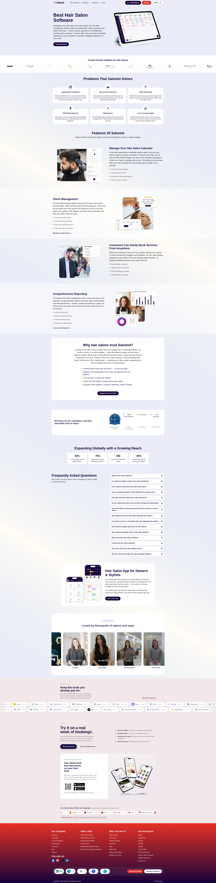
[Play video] (66, 650)
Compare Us (142, 861)
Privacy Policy (159, 881)
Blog (53, 849)
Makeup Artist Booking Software (90, 846)
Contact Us (55, 846)
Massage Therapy (114, 840)
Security (140, 843)
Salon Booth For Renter (87, 838)
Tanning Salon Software (87, 840)
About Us (54, 835)
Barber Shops (113, 835)
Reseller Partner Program (145, 855)
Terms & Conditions (57, 840)
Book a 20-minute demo (87, 746)
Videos (140, 835)
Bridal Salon (113, 849)
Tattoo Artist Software (86, 835)
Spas (110, 846)
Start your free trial (68, 746)
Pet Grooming (84, 843)
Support (140, 840)
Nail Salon (112, 843)
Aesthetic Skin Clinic (115, 855)
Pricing (103, 2)
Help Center (141, 838)
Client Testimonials (144, 852)
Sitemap (54, 852)
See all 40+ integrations (149, 698)
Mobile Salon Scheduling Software (90, 849)
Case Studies (142, 849)
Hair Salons (112, 838)
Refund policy (56, 843)
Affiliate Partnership (144, 858)
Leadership (55, 838)
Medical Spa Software (115, 852)
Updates (140, 846)
